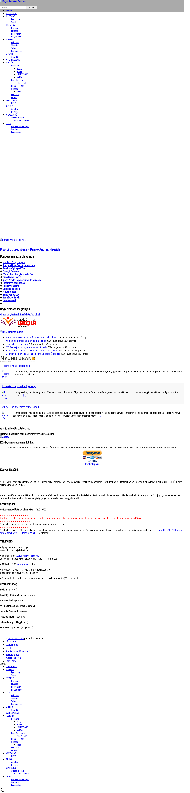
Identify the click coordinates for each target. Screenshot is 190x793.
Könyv (19, 68)
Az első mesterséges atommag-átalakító (26, 340)
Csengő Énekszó (11, 271)
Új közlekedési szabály (17, 344)
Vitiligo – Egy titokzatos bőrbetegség (20, 406)
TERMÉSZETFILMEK (20, 120)
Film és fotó (22, 83)
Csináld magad (17, 117)
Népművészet (17, 86)
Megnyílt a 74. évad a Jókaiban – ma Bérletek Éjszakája (33, 353)
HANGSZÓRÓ (22, 74)
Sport (13, 675)
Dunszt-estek (9, 300)
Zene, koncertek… (11, 294)
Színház (14, 88)
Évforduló (15, 42)
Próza (19, 71)
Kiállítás (20, 77)
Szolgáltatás (12, 644)
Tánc (19, 91)
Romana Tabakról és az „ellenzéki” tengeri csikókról (31, 350)
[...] (35, 374)
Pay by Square (92, 464)
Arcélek (14, 762)
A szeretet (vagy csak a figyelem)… (19, 386)
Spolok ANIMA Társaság (27, 555)
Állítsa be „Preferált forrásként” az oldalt (20, 314)
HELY (13, 756)
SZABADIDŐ (11, 114)
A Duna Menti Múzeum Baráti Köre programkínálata (31, 337)
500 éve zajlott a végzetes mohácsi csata (26, 347)
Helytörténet (16, 36)
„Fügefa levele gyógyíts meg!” (16, 365)
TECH (8, 123)
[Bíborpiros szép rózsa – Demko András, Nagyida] (13, 239)
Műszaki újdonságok (20, 126)
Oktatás (14, 45)
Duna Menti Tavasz (12, 277)
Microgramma (23, 564)
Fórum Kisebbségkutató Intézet (18, 274)
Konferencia (16, 51)
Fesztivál (15, 747)
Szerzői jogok (12, 654)
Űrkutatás (15, 129)
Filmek (14, 750)
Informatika (16, 132)
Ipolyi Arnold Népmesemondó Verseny (22, 280)
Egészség (15, 672)
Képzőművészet (18, 80)
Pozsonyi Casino (11, 285)
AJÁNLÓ (9, 707)
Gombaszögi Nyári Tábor (15, 268)
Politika (14, 765)
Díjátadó (14, 28)
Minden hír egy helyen (14, 262)
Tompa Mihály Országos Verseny (19, 265)
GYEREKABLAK (12, 713)
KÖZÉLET (10, 39)
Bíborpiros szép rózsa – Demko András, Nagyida (30, 249)
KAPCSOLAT (11, 666)
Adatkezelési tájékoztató (18, 651)
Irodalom (15, 65)
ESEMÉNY (10, 25)
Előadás (14, 31)
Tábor (13, 701)
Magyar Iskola (15, 332)
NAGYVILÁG (11, 753)
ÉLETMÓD (10, 16)
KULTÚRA (10, 62)
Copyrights (11, 661)
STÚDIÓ (9, 106)
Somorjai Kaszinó (11, 288)
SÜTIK (8, 647)
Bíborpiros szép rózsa (14, 282)
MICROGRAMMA (16, 638)
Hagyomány (16, 33)
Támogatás (11, 641)
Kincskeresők (9, 291)
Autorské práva (13, 657)
